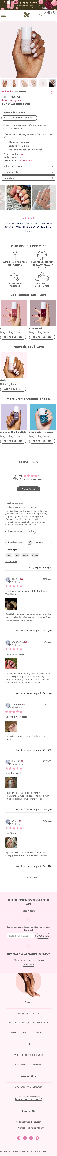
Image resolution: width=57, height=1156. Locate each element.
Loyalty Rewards (20, 1032)
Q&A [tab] (35, 461)
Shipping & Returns (32, 1055)
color (9, 555)
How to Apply (11, 172)
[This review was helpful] (44, 630)
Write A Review (29, 489)
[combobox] (40, 567)
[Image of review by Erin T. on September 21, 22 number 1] (11, 842)
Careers (36, 1013)
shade (25, 555)
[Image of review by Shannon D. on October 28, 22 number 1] (11, 663)
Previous (3, 83)
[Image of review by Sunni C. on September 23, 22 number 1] (11, 782)
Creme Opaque (25, 160)
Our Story (22, 1013)
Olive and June (16, 1152)
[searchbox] (17, 542)
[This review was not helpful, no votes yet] (49, 630)
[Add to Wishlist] (52, 92)
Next (54, 83)
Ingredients (9, 177)
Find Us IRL (40, 1032)
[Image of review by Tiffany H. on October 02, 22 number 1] (11, 726)
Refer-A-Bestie (28, 910)
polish (35, 555)
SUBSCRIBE (43, 936)
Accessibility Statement (28, 1064)
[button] (3, 197)
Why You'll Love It (13, 166)
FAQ (16, 1055)
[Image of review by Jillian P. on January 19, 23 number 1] (11, 604)
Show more (11, 561)
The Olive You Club (19, 1023)
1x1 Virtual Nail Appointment (28, 1127)
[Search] (40, 14)
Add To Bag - (15, 337)
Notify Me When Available (19, 118)
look (17, 555)
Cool (20, 157)
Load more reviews (28, 877)
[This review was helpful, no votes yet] (44, 809)
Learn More (28, 964)
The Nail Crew (41, 1023)
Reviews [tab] (23, 461)
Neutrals (23, 154)
